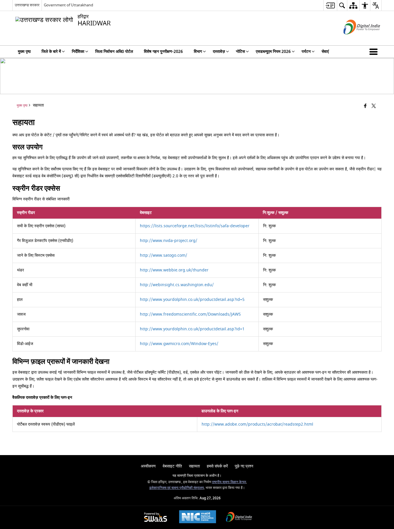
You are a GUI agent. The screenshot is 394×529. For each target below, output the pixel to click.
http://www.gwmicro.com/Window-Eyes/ (179, 344)
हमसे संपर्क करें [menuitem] (217, 466)
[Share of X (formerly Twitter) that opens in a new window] (373, 106)
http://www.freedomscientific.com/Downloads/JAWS (190, 314)
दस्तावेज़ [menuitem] (219, 52)
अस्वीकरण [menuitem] (148, 466)
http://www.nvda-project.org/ (168, 241)
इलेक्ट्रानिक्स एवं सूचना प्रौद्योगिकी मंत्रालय (176, 487)
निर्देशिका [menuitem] (78, 52)
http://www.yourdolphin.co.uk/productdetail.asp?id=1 (192, 329)
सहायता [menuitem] (194, 466)
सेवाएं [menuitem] (325, 52)
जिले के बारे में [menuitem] (51, 52)
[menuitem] (330, 5)
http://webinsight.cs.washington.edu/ (177, 285)
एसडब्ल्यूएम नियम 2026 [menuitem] (273, 52)
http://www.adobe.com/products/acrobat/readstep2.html (257, 424)
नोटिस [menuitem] (240, 52)
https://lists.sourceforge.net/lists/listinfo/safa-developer (194, 226)
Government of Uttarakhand (68, 5)
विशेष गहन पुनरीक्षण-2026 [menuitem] (163, 52)
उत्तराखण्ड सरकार (27, 5)
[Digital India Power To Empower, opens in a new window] (239, 517)
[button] (375, 52)
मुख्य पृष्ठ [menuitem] (24, 52)
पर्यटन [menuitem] (306, 52)
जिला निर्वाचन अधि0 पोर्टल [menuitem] (114, 52)
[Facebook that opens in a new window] (365, 106)
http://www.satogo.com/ (163, 255)
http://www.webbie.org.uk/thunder (174, 270)
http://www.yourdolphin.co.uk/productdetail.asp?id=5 (192, 300)
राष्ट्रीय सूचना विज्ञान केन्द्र (229, 482)
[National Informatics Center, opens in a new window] (197, 517)
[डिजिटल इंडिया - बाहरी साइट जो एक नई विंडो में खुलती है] (355, 39)
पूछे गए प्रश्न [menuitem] (244, 466)
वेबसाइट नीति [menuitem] (172, 466)
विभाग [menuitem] (198, 52)
